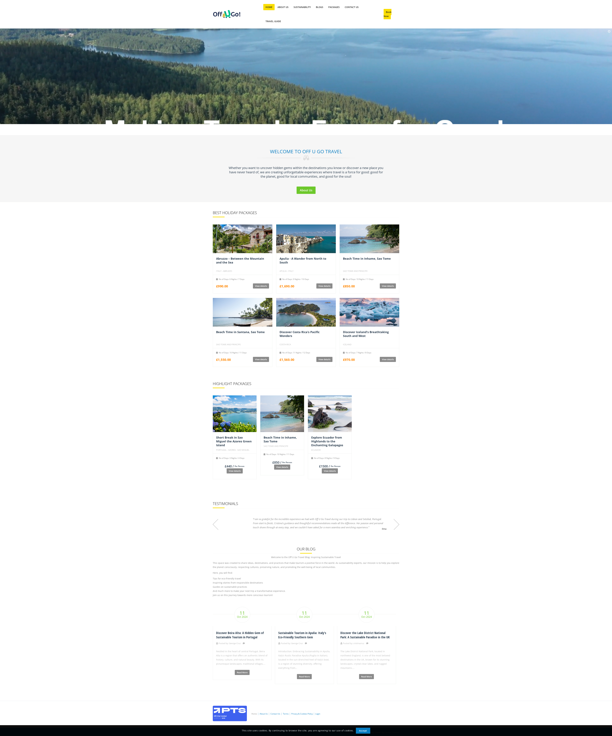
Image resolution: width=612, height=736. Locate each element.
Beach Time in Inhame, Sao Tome (367, 258)
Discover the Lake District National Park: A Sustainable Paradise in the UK (365, 635)
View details (261, 286)
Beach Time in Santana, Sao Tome (240, 332)
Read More (242, 672)
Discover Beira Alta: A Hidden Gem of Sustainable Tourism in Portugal (240, 635)
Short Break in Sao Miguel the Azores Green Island (234, 441)
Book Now (387, 14)
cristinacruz (358, 643)
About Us (306, 190)
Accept (363, 730)
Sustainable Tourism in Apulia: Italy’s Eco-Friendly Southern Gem (302, 635)
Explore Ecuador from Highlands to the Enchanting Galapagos (327, 441)
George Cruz (235, 643)
